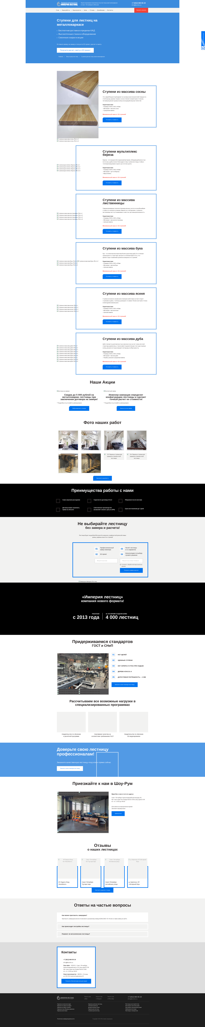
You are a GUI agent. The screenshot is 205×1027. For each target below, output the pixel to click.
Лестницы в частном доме (132, 1005)
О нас (57, 10)
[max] (137, 1018)
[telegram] (141, 1018)
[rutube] (132, 1018)
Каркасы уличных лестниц (95, 1004)
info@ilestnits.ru (136, 5)
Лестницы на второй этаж (132, 1004)
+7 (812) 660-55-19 (139, 3)
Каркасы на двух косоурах (64, 1005)
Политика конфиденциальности (65, 1018)
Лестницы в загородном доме (133, 1007)
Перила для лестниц (93, 1009)
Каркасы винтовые (62, 1010)
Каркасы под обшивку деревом (65, 1009)
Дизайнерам (101, 10)
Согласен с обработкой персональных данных (132, 565)
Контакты (110, 10)
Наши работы (66, 10)
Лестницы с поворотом (131, 1010)
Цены (85, 10)
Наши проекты (77, 10)
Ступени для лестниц (93, 1010)
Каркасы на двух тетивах (64, 1007)
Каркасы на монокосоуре (64, 1004)
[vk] (146, 1018)
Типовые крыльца (93, 1005)
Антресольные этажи (94, 1007)
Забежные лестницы (130, 1009)
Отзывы (92, 10)
